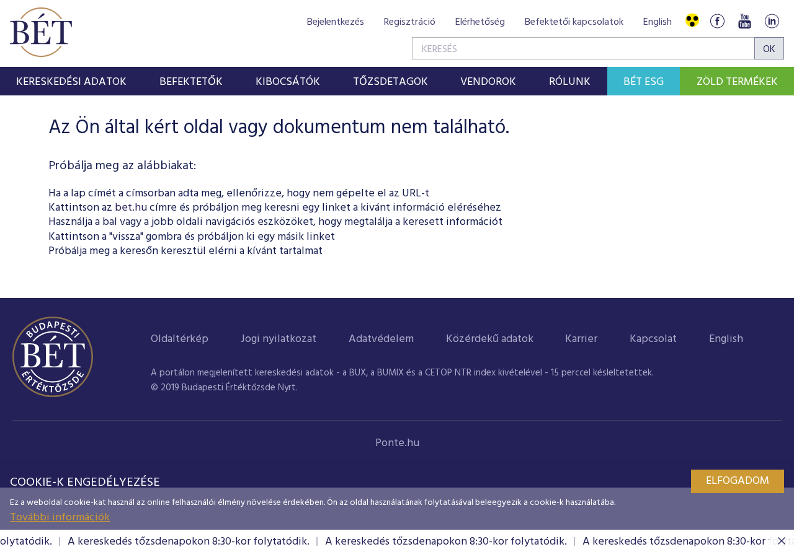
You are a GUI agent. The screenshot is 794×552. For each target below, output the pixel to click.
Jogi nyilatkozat (278, 339)
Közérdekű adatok (489, 339)
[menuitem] (71, 81)
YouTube (744, 20)
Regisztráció (409, 22)
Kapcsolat (653, 339)
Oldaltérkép (179, 339)
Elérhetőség (480, 22)
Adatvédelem (381, 339)
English (657, 22)
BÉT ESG (643, 82)
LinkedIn (771, 20)
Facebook (717, 20)
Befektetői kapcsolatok (574, 22)
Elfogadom (737, 481)
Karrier (581, 339)
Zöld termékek (737, 82)
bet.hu (131, 208)
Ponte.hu (397, 443)
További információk (60, 517)
